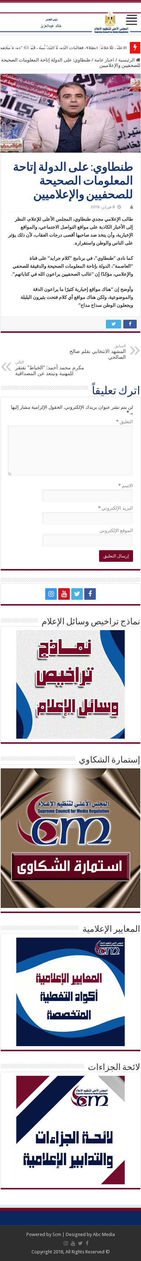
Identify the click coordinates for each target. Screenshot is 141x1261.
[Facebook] (90, 594)
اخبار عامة (104, 60)
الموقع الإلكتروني (116, 530)
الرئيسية (127, 60)
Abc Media (104, 1234)
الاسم (125, 485)
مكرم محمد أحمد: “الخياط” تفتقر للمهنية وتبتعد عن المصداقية (49, 368)
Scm (56, 1234)
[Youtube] (64, 594)
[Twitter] (77, 594)
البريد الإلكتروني (115, 508)
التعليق (124, 421)
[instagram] (51, 594)
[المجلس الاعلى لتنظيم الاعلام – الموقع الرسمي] (70, 18)
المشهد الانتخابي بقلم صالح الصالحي (97, 352)
